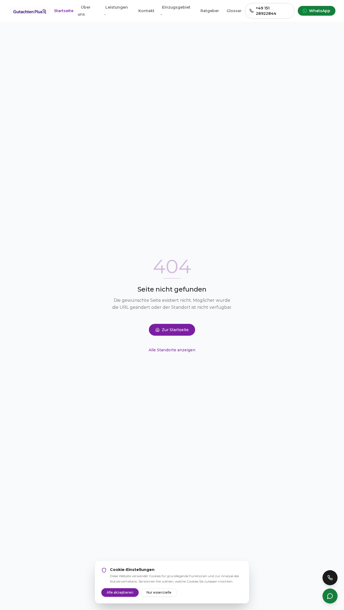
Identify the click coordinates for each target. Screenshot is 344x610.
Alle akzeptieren (120, 592)
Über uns (84, 11)
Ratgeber (209, 10)
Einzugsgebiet (176, 7)
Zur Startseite (175, 329)
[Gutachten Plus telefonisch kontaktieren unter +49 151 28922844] (330, 577)
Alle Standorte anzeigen (172, 350)
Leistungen (116, 7)
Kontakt (146, 10)
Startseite (63, 10)
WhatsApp (319, 10)
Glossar (234, 10)
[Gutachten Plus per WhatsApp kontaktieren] (330, 596)
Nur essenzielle (158, 592)
